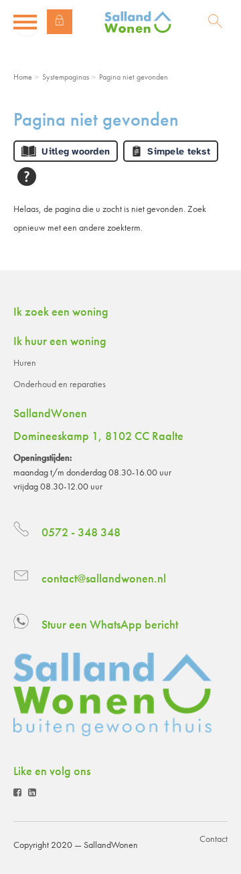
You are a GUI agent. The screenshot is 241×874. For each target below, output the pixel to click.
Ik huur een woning (59, 340)
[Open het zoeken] (215, 22)
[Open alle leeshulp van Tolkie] (26, 176)
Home (22, 77)
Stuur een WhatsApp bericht (110, 624)
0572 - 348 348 (81, 532)
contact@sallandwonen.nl (104, 578)
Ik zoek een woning (60, 311)
